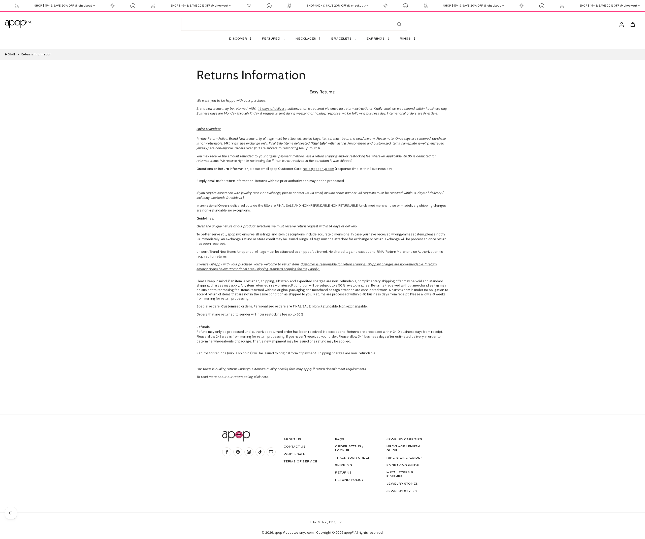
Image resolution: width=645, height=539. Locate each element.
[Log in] (621, 24)
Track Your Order (353, 457)
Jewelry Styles (401, 491)
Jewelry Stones (402, 483)
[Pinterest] (237, 451)
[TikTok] (260, 451)
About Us (292, 439)
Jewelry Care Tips (404, 439)
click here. (261, 377)
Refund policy (349, 480)
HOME (10, 54)
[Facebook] (226, 451)
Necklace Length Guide (403, 448)
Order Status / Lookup (349, 448)
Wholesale (294, 454)
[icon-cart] (632, 24)
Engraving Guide (402, 465)
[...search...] (399, 24)
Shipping (343, 465)
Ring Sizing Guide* (404, 457)
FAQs (339, 439)
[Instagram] (248, 451)
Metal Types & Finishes (399, 474)
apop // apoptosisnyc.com (294, 533)
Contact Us (295, 446)
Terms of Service (300, 461)
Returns (343, 472)
